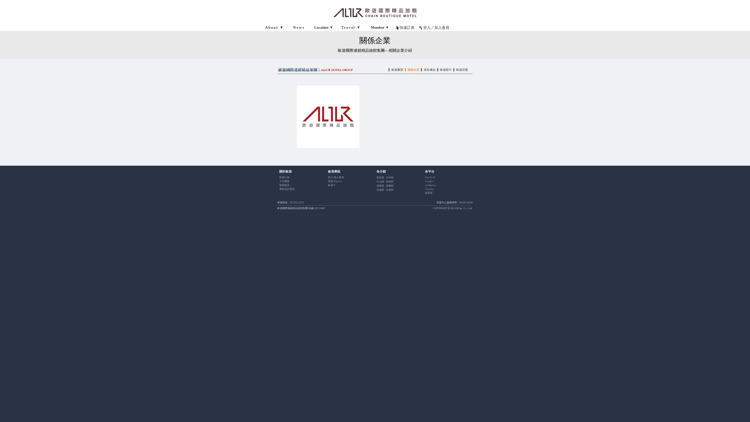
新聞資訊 (284, 185)
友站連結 (430, 69)
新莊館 (380, 177)
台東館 (390, 189)
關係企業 (413, 69)
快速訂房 (407, 28)
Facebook (430, 177)
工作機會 (284, 181)
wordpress (430, 185)
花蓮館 (380, 189)
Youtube (429, 189)
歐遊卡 (332, 185)
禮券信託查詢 (287, 189)
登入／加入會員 (436, 28)
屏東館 (380, 185)
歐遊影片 (446, 69)
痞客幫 (429, 192)
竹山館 (380, 181)
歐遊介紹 (284, 177)
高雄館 (390, 181)
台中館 (390, 177)
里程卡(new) (334, 181)
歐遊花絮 (462, 69)
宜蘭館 (390, 185)
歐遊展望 (397, 69)
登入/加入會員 (336, 177)
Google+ (429, 181)
